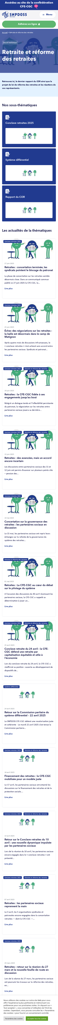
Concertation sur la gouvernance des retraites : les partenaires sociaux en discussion (26, 524)
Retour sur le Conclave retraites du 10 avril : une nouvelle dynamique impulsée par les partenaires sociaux (28, 842)
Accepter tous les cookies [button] (36, 1019)
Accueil (5, 32)
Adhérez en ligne (28, 24)
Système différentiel (17, 160)
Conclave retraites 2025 (19, 123)
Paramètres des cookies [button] (14, 1019)
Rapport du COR (15, 197)
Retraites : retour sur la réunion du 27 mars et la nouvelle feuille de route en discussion (27, 970)
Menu (48, 15)
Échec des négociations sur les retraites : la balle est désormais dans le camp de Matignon (28, 334)
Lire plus (9, 288)
